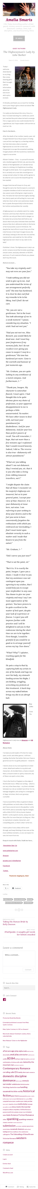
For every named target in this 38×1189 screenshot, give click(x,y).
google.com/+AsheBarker (12, 861)
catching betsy (7, 1062)
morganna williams (8, 1109)
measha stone (13, 1104)
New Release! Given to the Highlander (15, 1040)
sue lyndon (18, 1126)
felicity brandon (25, 1084)
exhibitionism (16, 1084)
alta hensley (30, 1051)
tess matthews (14, 1132)
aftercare (7, 1051)
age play (15, 1051)
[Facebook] (5, 999)
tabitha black (27, 1129)
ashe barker (20, 899)
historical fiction (14, 903)
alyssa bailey (6, 1055)
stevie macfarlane (17, 1122)
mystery (17, 1109)
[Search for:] (19, 988)
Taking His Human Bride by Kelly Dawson (15, 922)
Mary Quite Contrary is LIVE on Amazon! (15, 1029)
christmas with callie (16, 1062)
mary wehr (5, 1104)
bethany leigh (19, 1059)
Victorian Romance (9, 1138)
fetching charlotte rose (11, 1087)
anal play (8, 899)
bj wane (26, 1059)
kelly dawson (20, 1099)
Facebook (6, 866)
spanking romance (26, 1119)
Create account (8, 1154)
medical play (22, 1104)
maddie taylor (19, 1101)
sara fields (7, 1115)
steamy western (8, 1122)
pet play (16, 1112)
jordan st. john (30, 1096)
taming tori (6, 1132)
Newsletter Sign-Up (10, 845)
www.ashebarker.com (10, 850)
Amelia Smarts (19, 19)
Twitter (6, 871)
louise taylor (12, 1101)
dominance (9, 1080)
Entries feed (7, 1163)
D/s (16, 1072)
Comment (28, 970)
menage (30, 1104)
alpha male (23, 1051)
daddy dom (22, 1072)
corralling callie (8, 1072)
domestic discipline (15, 1076)
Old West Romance (25, 1109)
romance (29, 1112)
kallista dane (6, 1099)
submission (9, 1125)
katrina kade (13, 1099)
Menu (20, 38)
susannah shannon (17, 1129)
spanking (28, 903)
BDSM (30, 899)
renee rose (22, 1112)
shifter (4, 1119)
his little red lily (17, 1091)
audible (5, 1059)
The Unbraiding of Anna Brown (22, 1134)
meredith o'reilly (7, 1107)
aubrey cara (31, 1054)
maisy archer (28, 1101)
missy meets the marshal (21, 1107)
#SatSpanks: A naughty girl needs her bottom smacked (19, 932)
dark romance (30, 1072)
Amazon (25, 740)
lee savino (26, 1099)
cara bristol (32, 1059)
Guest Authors (19, 48)
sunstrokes (6, 1129)
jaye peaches (23, 1096)
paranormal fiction (8, 1112)
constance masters (19, 1065)
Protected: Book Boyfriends (12, 1018)
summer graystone (27, 1126)
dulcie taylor (19, 1081)
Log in (5, 1159)
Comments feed (8, 1168)
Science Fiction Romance (22, 1115)
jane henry (15, 1096)
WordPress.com (8, 1172)
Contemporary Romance (16, 1068)
